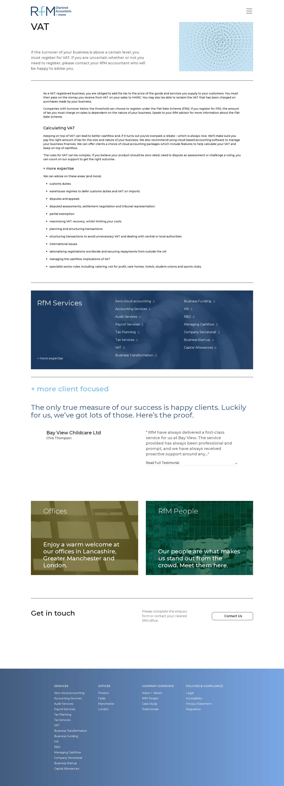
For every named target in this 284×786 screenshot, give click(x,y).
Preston (103, 693)
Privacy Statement (199, 704)
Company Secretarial (68, 758)
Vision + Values (152, 693)
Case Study (149, 704)
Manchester (106, 704)
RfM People (150, 698)
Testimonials (150, 709)
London (103, 709)
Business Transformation (70, 731)
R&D (57, 747)
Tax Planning (62, 714)
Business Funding (66, 736)
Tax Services (62, 720)
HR (56, 741)
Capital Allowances (66, 768)
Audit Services (63, 704)
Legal (190, 693)
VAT (56, 725)
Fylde (101, 698)
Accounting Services (68, 698)
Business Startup (65, 763)
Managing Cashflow (67, 752)
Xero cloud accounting (69, 693)
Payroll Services (64, 709)
